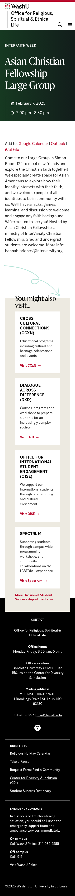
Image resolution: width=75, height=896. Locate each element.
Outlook (58, 144)
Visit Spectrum (31, 581)
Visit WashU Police (24, 865)
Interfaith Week (20, 45)
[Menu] (70, 16)
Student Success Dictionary (30, 791)
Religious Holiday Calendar (30, 753)
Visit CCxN (28, 365)
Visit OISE (27, 514)
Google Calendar (33, 144)
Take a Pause (19, 762)
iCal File (12, 150)
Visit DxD (27, 437)
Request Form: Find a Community (35, 770)
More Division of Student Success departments (33, 597)
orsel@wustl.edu (49, 715)
